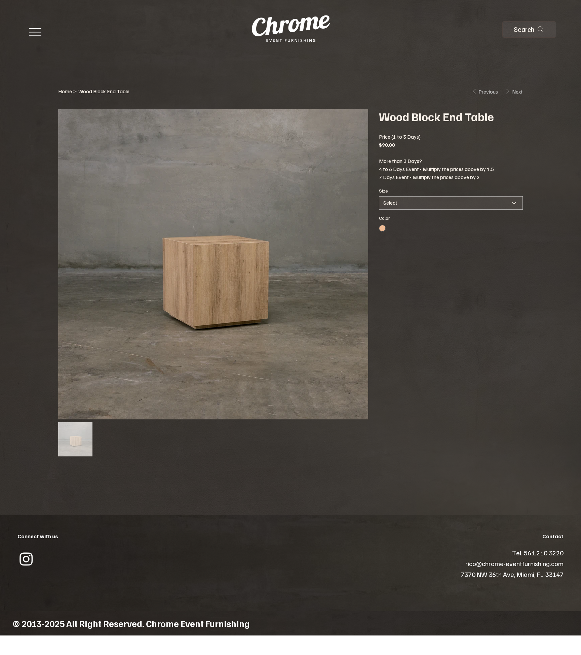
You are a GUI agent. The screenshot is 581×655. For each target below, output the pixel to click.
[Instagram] (26, 558)
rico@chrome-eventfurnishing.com (514, 563)
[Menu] (35, 32)
